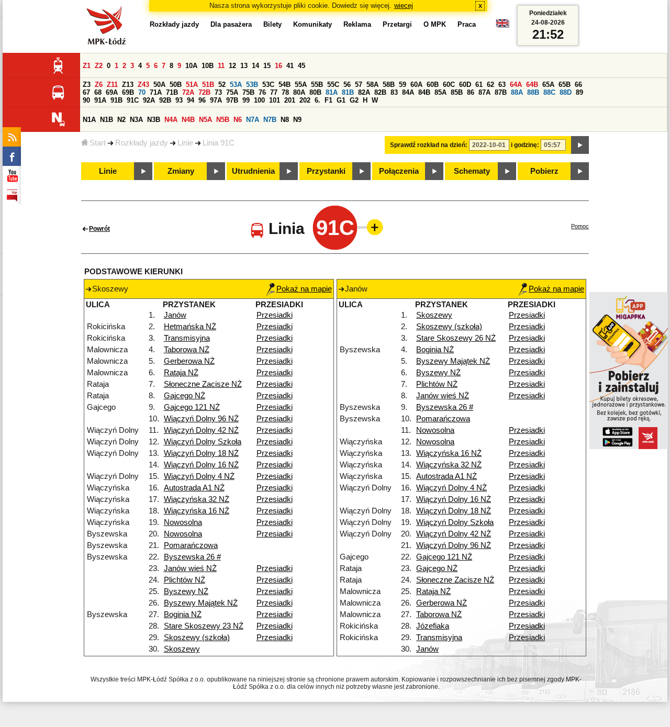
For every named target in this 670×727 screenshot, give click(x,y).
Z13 (127, 84)
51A (192, 84)
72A (188, 92)
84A (408, 92)
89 (579, 92)
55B (317, 84)
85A (440, 92)
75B (248, 92)
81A (332, 92)
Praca (466, 24)
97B (232, 100)
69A (112, 92)
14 (255, 66)
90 (86, 100)
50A (159, 84)
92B (165, 100)
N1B (106, 120)
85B (457, 92)
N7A (252, 120)
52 (222, 84)
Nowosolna (183, 522)
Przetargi (397, 24)
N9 (297, 120)
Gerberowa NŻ (189, 361)
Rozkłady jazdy (141, 143)
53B (252, 84)
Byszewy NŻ (186, 591)
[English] (502, 26)
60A (416, 84)
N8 (285, 120)
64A (516, 84)
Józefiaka (432, 626)
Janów (175, 315)
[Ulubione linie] (371, 227)
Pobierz (544, 171)
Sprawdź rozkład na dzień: (428, 145)
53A (236, 84)
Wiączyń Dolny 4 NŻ (199, 476)
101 (274, 100)
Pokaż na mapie (304, 289)
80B (315, 92)
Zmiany (181, 171)
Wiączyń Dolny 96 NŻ (201, 419)
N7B (269, 120)
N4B (188, 120)
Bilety (272, 24)
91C (133, 100)
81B (348, 92)
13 (244, 66)
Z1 (87, 66)
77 (273, 92)
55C (333, 84)
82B (380, 92)
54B (284, 84)
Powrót (99, 228)
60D (465, 84)
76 (262, 92)
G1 (341, 100)
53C (268, 84)
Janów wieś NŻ (190, 568)
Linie (185, 143)
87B (501, 92)
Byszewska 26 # (192, 557)
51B (208, 84)
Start (98, 143)
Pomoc (580, 226)
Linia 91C (218, 143)
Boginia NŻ (183, 614)
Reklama (357, 24)
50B (176, 84)
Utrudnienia (253, 171)
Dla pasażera (231, 24)
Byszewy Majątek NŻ (201, 603)
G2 (354, 100)
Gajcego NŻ (184, 396)
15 (267, 66)
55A (301, 84)
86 (470, 92)
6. (317, 100)
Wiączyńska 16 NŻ (196, 511)
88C (549, 92)
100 (259, 100)
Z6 (99, 84)
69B (128, 92)
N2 (121, 120)
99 (246, 100)
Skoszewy (182, 649)
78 (285, 92)
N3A (136, 120)
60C (449, 84)
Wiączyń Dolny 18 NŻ (201, 453)
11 (221, 66)
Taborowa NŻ (186, 349)
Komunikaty (312, 24)
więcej (403, 5)
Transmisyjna (187, 338)
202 (304, 100)
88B (533, 92)
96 (202, 100)
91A (100, 100)
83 (394, 92)
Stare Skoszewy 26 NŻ (456, 338)
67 (86, 92)
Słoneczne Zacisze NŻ (203, 384)
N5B (222, 120)
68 (98, 92)
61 (479, 84)
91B (116, 100)
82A (364, 92)
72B (204, 92)
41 (290, 66)
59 (402, 84)
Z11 (112, 84)
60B (433, 84)
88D (566, 92)
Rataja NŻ (181, 372)
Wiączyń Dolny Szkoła (202, 442)
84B (424, 92)
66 (578, 84)
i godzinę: (525, 145)
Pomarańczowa (191, 545)
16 (278, 66)
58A (372, 84)
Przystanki (326, 171)
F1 (328, 100)
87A (484, 92)
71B (172, 92)
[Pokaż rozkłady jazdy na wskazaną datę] (580, 145)
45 (301, 66)
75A (232, 92)
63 (502, 84)
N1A (89, 120)
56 (347, 84)
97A (216, 100)
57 (358, 84)
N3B (153, 120)
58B (389, 84)
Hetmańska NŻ (190, 326)
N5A (205, 120)
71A (156, 92)
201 (289, 100)
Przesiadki (274, 315)
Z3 (87, 84)
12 (232, 66)
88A (517, 92)
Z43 (143, 84)
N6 (237, 120)
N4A (170, 120)
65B (565, 84)
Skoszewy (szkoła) (197, 637)
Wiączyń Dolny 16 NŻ (201, 465)
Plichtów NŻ (184, 580)
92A (149, 100)
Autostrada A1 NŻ (194, 488)
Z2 (99, 66)
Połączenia (399, 171)
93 (179, 100)
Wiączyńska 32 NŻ (196, 499)
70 (142, 92)
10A (191, 66)
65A (548, 84)
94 (190, 100)
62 (490, 84)
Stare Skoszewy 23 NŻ (203, 626)
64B (532, 84)
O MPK (434, 24)
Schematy (472, 171)
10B (208, 66)
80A (299, 92)
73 (218, 92)
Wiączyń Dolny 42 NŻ (201, 430)
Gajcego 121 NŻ (192, 407)
